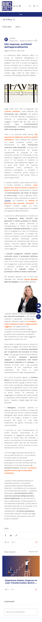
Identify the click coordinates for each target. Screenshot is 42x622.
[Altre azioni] (36, 39)
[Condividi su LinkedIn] (11, 535)
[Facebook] (20, 6)
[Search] (34, 6)
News (6, 528)
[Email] (38, 305)
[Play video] (21, 93)
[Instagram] (17, 6)
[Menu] (29, 6)
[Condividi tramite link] (16, 535)
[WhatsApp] (38, 316)
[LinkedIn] (14, 6)
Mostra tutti (33, 552)
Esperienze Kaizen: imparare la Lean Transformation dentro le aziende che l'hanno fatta (21, 581)
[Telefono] (38, 311)
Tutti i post (6, 27)
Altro (18, 27)
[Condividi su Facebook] (5, 535)
